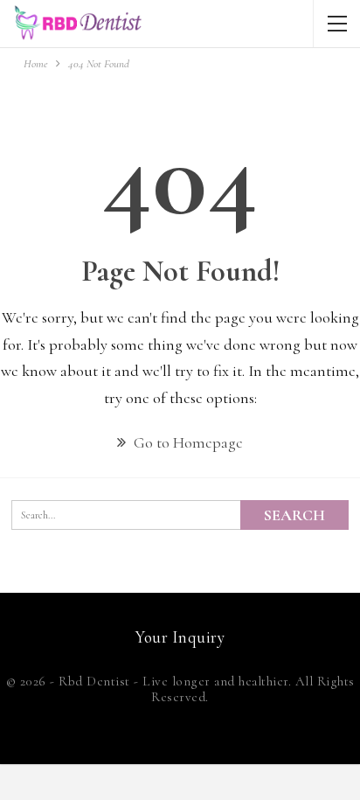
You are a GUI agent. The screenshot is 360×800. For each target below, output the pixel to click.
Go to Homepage (186, 442)
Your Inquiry (180, 637)
